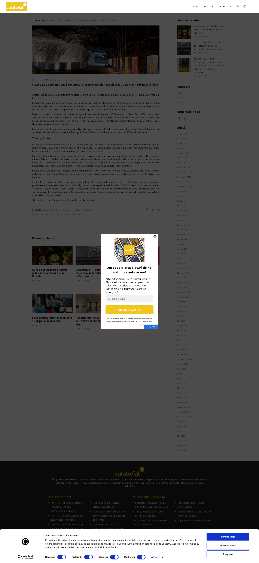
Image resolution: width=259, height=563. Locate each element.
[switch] (88, 557)
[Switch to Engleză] (238, 6)
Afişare (155, 557)
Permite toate (228, 536)
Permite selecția (228, 545)
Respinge (228, 554)
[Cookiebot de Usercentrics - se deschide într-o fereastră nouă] (25, 557)
